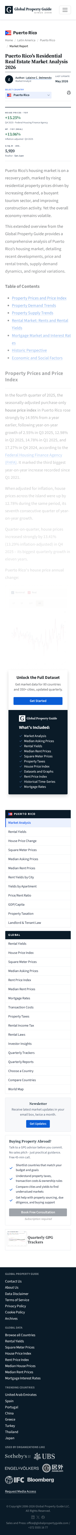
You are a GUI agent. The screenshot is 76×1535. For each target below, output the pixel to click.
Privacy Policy (15, 1306)
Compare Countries (22, 1080)
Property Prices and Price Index (39, 298)
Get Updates (38, 1124)
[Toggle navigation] (65, 10)
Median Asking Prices (23, 859)
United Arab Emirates (21, 1394)
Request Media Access (20, 1491)
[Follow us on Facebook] (43, 1517)
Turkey (10, 1425)
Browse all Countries (20, 1335)
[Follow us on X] (38, 1517)
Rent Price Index (19, 980)
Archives (11, 1318)
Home (9, 40)
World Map (16, 1089)
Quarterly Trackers (21, 1052)
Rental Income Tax (21, 1025)
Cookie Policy (15, 1312)
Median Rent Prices (21, 868)
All (39, 603)
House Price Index (21, 952)
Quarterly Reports (21, 1062)
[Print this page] (69, 92)
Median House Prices (20, 1366)
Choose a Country (20, 1071)
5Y (22, 603)
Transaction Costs (21, 1007)
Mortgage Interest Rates (23, 1378)
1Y (13, 603)
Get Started (38, 701)
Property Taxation (21, 913)
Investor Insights (20, 1043)
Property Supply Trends (32, 313)
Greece (10, 1419)
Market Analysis (19, 822)
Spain (9, 1401)
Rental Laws (16, 1034)
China (9, 1413)
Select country (14, 89)
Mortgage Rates (19, 998)
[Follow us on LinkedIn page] (33, 1517)
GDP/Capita (16, 904)
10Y (31, 603)
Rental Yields (17, 831)
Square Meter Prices (22, 850)
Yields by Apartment (22, 886)
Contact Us (13, 1281)
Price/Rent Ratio (19, 895)
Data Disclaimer (16, 1293)
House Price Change (22, 841)
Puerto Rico (47, 40)
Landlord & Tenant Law (24, 922)
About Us (11, 1287)
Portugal (11, 1407)
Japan (9, 1438)
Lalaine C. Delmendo (39, 78)
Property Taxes (18, 1016)
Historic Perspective (29, 350)
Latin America (26, 40)
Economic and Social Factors (37, 358)
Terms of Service (17, 1300)
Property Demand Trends (34, 306)
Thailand (11, 1432)
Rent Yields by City (21, 877)
